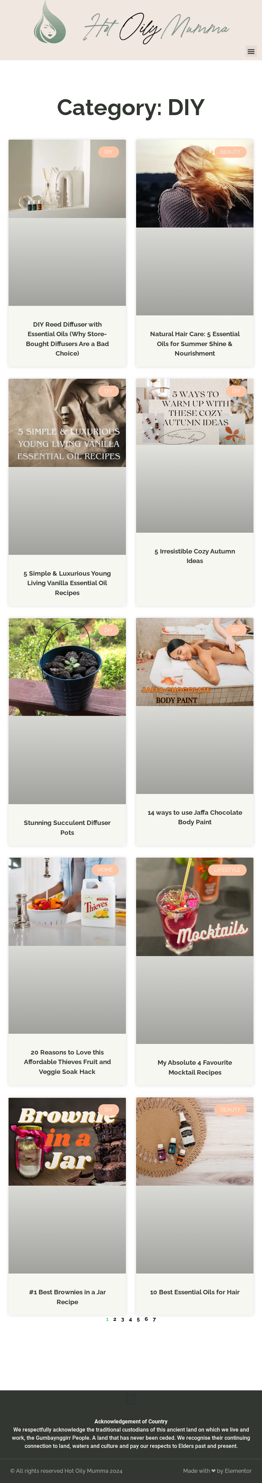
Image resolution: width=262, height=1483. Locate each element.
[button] (251, 51)
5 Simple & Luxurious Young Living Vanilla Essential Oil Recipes (67, 582)
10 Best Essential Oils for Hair (194, 1292)
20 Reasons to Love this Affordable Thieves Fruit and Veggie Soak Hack (67, 1061)
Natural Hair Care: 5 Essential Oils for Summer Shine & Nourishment (195, 343)
